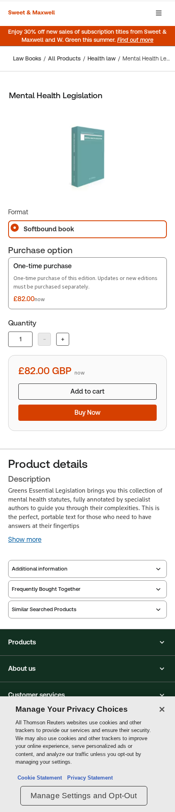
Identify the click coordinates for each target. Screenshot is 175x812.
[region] (87, 754)
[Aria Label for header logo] (32, 13)
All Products (64, 58)
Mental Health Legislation (146, 58)
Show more (25, 539)
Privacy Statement (88, 778)
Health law (102, 58)
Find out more (135, 40)
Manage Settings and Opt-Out (84, 795)
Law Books (27, 58)
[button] (87, 642)
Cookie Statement (40, 778)
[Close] (162, 709)
